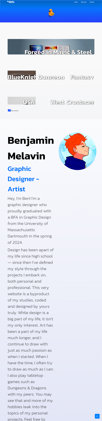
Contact (92, 2)
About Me (83, 2)
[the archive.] (19, 118)
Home (76, 2)
